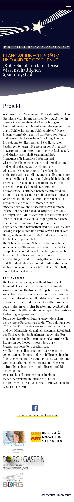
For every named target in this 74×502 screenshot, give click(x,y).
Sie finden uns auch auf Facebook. (37, 415)
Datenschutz (47, 494)
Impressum (64, 494)
